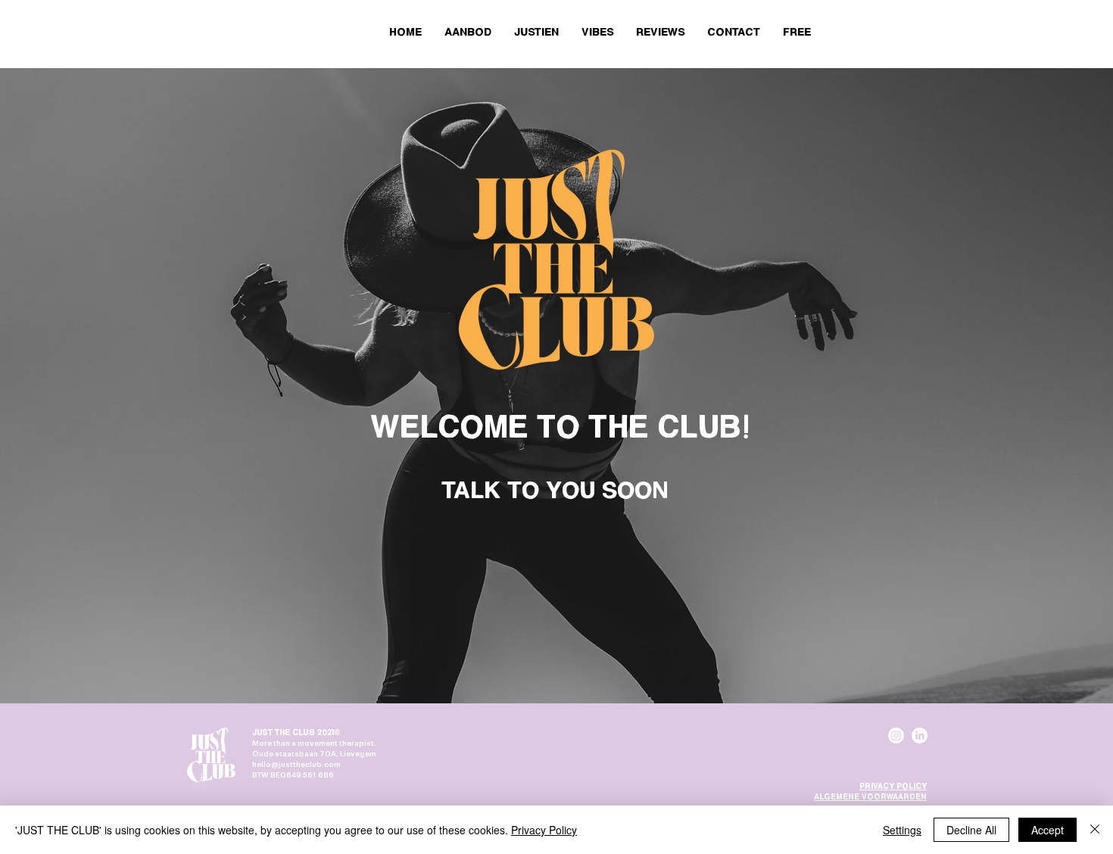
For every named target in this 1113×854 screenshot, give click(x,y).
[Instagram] (896, 735)
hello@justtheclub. (288, 764)
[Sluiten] (1095, 830)
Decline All (971, 829)
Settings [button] (902, 829)
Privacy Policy (544, 829)
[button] (797, 32)
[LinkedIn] (920, 735)
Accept (1047, 829)
